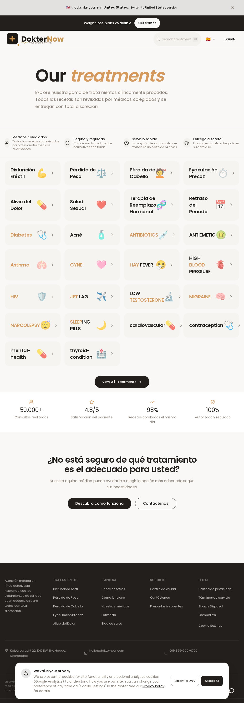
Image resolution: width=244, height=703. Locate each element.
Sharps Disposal (210, 606)
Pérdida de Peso (66, 597)
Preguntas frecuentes (166, 606)
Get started (147, 23)
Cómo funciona (113, 597)
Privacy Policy (153, 686)
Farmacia (109, 615)
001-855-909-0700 (183, 650)
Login (229, 39)
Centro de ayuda (163, 589)
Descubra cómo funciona (99, 503)
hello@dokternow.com (106, 650)
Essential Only (185, 681)
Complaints (207, 615)
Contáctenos (155, 503)
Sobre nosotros (113, 589)
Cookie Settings (210, 625)
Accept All (212, 681)
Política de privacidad (215, 589)
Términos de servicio (214, 597)
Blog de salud (112, 623)
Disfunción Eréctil (65, 589)
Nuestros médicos (115, 606)
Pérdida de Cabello (68, 606)
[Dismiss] (236, 7)
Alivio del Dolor (64, 623)
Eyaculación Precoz (68, 615)
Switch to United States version (153, 7)
